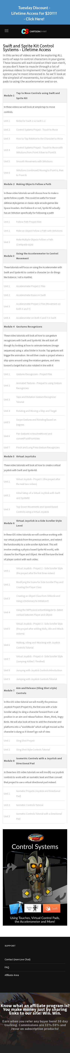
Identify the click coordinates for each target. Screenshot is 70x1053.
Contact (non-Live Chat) (17, 959)
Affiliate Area (12, 975)
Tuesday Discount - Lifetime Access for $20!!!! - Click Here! (34, 13)
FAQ (7, 967)
